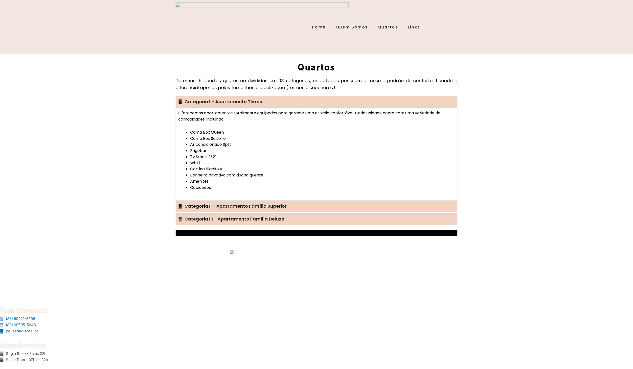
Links (414, 27)
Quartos (388, 27)
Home (319, 27)
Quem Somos (352, 27)
